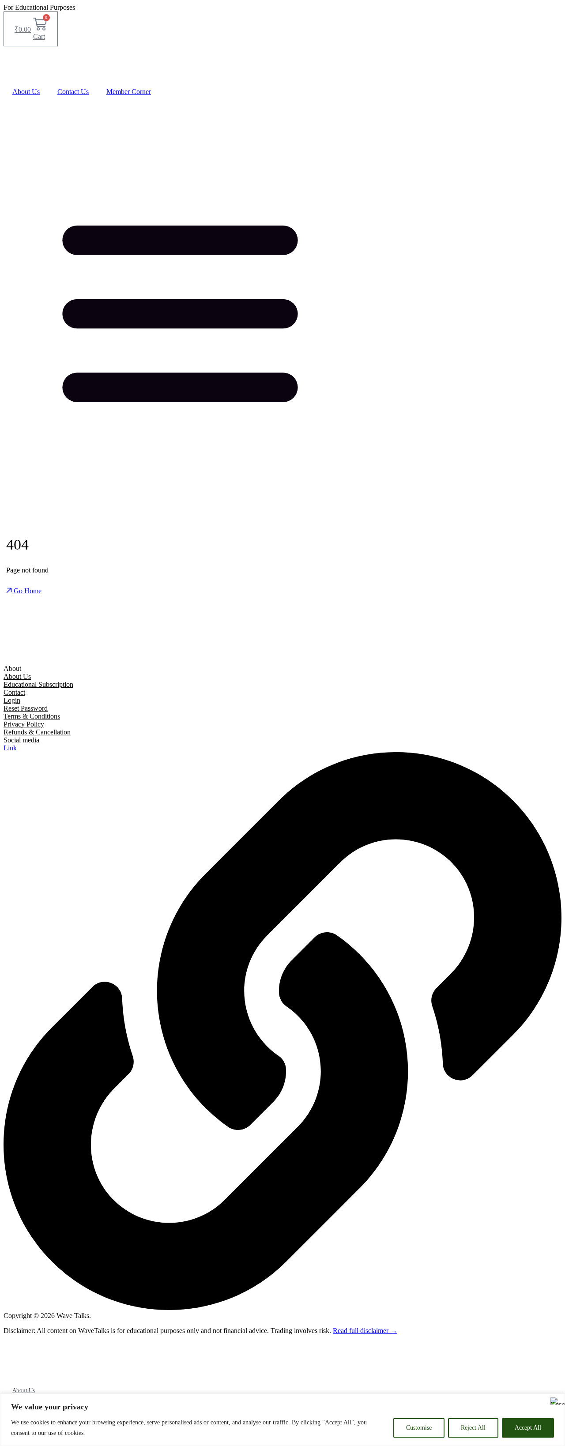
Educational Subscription (38, 684)
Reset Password (26, 708)
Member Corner (128, 91)
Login (12, 700)
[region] (282, 1419)
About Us (26, 91)
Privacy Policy (24, 724)
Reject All (473, 1427)
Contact (14, 692)
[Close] (555, 1401)
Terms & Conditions (32, 716)
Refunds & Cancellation (37, 732)
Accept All (528, 1427)
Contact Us (73, 91)
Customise (419, 1427)
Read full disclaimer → (365, 1330)
